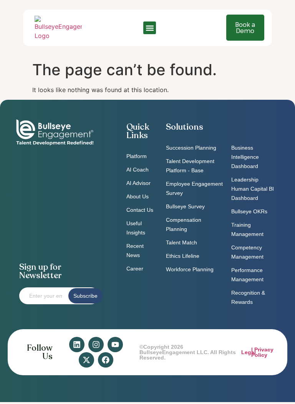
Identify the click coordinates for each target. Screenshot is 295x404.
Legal (248, 352)
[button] (149, 27)
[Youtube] (115, 344)
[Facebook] (105, 360)
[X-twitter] (86, 360)
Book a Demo (245, 27)
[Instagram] (96, 344)
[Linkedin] (77, 344)
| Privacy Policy (262, 352)
